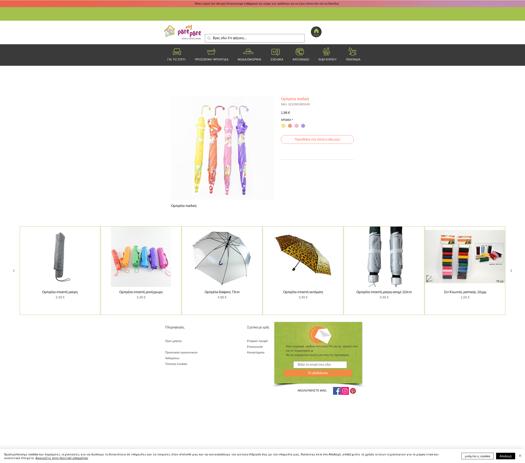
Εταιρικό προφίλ (257, 341)
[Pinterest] (353, 391)
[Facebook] (337, 391)
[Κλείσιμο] (520, 456)
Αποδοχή (506, 456)
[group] (262, 271)
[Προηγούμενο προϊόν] (13, 271)
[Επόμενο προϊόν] (511, 271)
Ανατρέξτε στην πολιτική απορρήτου (61, 458)
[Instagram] (345, 391)
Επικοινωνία (255, 347)
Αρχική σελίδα (181, 83)
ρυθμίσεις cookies (477, 456)
